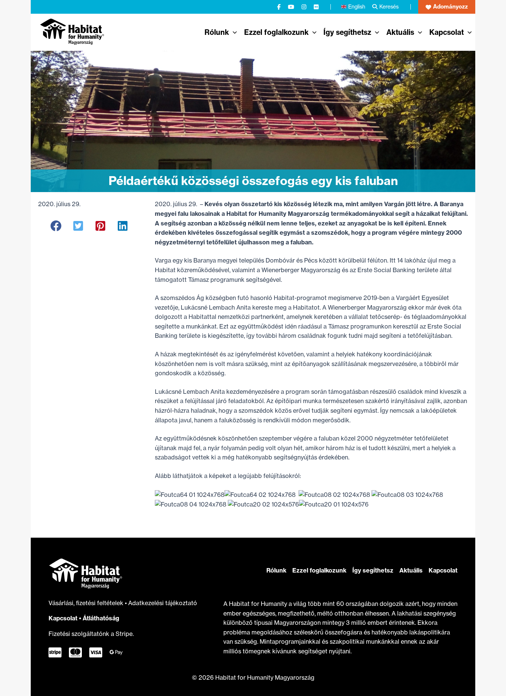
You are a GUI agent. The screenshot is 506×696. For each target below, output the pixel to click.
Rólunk (276, 570)
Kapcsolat (63, 618)
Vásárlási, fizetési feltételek (87, 603)
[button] (446, 7)
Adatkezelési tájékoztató (162, 603)
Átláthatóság (101, 618)
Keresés (389, 6)
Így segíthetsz (372, 570)
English (356, 6)
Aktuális (411, 570)
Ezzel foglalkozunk (319, 570)
